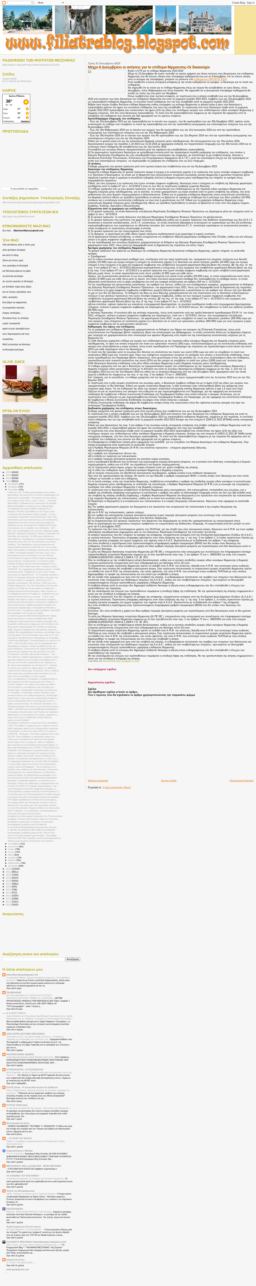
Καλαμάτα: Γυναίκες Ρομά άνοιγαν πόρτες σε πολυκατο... (33, 819)
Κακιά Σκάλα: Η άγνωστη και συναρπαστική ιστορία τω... (33, 698)
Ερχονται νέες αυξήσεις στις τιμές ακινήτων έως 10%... (32, 651)
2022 (9, 869)
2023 (9, 481)
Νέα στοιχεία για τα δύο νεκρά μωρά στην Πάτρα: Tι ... (31, 682)
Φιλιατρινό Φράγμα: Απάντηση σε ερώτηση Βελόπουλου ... (34, 706)
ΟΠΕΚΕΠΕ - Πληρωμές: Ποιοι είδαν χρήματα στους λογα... (33, 734)
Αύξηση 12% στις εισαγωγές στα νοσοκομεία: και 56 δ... (32, 805)
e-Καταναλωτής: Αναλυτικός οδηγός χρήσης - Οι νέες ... (32, 514)
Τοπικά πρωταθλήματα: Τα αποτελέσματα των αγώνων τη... (34, 640)
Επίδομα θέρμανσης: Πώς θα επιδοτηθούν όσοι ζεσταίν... (33, 585)
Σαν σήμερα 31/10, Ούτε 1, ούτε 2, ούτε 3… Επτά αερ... (32, 500)
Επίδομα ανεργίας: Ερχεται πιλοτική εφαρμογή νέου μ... (32, 563)
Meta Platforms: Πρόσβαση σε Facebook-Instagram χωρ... (34, 539)
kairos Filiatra (17, 95)
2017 (9, 884)
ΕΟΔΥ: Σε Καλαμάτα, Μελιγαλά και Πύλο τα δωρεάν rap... (33, 577)
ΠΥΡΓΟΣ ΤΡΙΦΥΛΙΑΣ (17, 1105)
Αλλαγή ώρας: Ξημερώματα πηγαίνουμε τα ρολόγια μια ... (33, 690)
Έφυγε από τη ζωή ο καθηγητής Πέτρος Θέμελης (29, 717)
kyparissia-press (15, 1259)
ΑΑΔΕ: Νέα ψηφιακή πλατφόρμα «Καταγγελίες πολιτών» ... (34, 550)
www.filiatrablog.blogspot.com (22, 974)
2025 (9, 475)
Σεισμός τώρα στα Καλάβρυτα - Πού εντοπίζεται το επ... (32, 767)
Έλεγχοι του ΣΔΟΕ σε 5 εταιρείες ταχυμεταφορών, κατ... (32, 786)
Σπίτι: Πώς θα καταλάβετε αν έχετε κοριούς (26, 676)
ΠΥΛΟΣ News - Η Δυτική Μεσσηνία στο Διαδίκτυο (32, 1087)
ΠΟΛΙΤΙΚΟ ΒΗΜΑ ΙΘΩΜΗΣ (20, 1054)
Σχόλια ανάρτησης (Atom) (117, 787)
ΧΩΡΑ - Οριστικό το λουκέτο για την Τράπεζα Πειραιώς (31, 1194)
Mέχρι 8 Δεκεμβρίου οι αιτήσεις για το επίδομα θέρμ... (31, 506)
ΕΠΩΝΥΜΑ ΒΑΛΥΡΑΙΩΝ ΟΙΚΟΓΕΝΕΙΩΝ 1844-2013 (29, 1057)
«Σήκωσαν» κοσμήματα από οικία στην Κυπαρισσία (30, 739)
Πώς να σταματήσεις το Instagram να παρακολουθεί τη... (32, 679)
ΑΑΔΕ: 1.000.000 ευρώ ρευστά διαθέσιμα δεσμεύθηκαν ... (33, 709)
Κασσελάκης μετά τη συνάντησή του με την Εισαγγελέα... (33, 520)
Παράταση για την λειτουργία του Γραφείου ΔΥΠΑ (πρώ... (32, 525)
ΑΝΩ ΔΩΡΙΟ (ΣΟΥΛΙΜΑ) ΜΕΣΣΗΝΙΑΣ (25, 1034)
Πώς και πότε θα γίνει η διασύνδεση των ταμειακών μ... (32, 662)
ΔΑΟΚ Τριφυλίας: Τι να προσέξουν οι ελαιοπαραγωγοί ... (33, 811)
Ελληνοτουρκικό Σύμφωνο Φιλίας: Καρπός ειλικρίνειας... (32, 558)
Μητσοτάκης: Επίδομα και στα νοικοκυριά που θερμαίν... (32, 503)
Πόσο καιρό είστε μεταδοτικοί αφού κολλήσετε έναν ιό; (31, 673)
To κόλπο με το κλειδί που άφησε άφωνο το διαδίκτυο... (32, 668)
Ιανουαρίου (13, 866)
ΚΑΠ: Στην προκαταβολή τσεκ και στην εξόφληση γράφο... (33, 531)
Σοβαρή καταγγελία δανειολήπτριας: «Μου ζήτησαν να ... (33, 591)
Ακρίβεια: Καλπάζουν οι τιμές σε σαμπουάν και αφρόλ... (32, 599)
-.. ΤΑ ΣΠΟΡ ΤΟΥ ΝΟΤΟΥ (19, 1138)
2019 (9, 878)
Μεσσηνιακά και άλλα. (18, 1123)
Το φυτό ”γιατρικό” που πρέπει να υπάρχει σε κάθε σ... (32, 684)
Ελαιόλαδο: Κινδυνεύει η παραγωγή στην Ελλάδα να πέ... (33, 624)
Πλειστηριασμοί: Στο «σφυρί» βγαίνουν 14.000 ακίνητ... (32, 772)
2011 (9, 901)
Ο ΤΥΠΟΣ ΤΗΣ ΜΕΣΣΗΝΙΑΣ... (20, 1262)
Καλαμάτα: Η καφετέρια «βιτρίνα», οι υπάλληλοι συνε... (32, 780)
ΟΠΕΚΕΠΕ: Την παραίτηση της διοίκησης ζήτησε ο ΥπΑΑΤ (33, 569)
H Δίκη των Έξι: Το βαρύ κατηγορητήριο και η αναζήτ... (32, 492)
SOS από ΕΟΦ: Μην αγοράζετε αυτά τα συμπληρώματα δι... (34, 838)
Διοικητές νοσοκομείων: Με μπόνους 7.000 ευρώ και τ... (32, 583)
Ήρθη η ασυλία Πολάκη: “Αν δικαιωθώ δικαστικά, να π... (32, 704)
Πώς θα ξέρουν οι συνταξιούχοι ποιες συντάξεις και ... (31, 687)
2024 (9, 478)
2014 (9, 892)
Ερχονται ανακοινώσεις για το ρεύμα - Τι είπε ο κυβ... (31, 596)
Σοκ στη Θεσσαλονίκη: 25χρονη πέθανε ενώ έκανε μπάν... (34, 808)
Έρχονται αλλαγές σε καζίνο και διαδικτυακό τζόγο (30, 618)
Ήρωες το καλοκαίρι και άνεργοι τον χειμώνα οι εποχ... (32, 753)
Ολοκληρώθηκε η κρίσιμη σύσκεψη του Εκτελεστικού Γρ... (33, 791)
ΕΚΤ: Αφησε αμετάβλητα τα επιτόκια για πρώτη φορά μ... (32, 800)
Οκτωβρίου (13, 489)
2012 (9, 898)
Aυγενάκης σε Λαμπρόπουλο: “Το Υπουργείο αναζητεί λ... (33, 575)
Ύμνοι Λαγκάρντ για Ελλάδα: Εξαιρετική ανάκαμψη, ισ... (32, 789)
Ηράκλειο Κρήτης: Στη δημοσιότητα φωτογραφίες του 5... (32, 775)
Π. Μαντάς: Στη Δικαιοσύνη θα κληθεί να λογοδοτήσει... (32, 830)
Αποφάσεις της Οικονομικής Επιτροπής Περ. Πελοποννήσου (34, 816)
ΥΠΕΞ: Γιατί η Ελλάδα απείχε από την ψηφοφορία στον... (33, 643)
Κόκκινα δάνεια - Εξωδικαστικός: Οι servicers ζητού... (31, 561)
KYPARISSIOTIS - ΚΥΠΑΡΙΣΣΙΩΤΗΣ (24, 1069)
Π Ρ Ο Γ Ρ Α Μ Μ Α (15, 1154)
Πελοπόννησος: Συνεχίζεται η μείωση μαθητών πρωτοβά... (34, 610)
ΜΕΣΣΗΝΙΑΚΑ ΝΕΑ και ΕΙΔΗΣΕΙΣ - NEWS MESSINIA (33, 1166)
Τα (11, 189)
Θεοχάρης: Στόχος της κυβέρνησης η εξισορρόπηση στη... (33, 783)
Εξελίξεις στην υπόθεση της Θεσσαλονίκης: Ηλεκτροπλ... (33, 769)
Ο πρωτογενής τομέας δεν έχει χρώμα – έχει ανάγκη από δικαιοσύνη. (38, 1108)
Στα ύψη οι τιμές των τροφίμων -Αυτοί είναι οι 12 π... (30, 580)
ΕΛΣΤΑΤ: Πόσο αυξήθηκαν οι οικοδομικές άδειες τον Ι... (32, 737)
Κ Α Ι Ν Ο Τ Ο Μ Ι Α (16, 1013)
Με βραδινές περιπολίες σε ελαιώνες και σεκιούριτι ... (31, 822)
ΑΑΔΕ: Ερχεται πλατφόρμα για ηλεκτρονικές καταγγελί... (32, 629)
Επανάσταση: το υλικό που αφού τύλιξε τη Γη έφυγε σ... (32, 731)
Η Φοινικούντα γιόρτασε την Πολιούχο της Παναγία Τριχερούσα (35, 1178)
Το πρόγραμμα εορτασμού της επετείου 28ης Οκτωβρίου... (33, 761)
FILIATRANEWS (14, 1209)
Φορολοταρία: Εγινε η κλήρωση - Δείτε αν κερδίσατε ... (32, 742)
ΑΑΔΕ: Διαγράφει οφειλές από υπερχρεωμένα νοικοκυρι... (33, 728)
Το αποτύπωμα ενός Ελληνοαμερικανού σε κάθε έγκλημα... (34, 794)
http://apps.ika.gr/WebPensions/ (18, 216)
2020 (9, 875)
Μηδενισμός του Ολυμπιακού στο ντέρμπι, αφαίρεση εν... (33, 715)
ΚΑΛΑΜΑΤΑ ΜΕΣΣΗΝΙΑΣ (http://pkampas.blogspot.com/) (36, 1242)
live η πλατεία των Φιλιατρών (16, 81)
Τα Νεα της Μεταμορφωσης (20, 1191)
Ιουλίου (11, 849)
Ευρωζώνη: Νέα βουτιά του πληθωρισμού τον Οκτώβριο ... (34, 638)
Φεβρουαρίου (14, 863)
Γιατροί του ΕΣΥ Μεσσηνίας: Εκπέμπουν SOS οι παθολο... (33, 671)
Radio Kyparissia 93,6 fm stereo (23, 1226)
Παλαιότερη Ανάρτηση (242, 780)
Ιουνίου (11, 852)
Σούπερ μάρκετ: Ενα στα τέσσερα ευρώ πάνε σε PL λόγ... (33, 635)
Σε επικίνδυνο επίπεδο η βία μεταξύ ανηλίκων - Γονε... (32, 654)
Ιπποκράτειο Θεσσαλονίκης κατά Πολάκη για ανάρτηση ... (33, 712)
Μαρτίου (12, 860)
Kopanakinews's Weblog (19, 1151)
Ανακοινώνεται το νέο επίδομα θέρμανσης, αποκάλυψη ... (33, 695)
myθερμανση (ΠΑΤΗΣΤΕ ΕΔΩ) (210, 79)
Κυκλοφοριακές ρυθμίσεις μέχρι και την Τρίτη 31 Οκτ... (31, 833)
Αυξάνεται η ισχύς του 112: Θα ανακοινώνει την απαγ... (32, 542)
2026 (9, 472)
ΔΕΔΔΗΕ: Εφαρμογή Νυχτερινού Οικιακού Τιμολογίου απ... (34, 533)
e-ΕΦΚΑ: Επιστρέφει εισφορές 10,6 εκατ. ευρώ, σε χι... (32, 553)
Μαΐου (11, 855)
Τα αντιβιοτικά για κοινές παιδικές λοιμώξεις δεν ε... (30, 509)
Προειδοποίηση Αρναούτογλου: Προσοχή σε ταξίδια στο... (33, 602)
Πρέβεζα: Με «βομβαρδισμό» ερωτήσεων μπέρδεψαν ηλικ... (34, 632)
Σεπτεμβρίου (14, 844)
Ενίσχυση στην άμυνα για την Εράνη (23, 813)
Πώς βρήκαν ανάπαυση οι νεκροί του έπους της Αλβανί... (33, 723)
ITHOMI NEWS (13, 992)
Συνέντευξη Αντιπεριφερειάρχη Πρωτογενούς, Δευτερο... (32, 827)
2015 (9, 889)
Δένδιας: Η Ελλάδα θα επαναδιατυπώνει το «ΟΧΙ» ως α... (33, 758)
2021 (9, 872)
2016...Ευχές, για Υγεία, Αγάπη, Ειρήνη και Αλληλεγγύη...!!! (33, 1245)
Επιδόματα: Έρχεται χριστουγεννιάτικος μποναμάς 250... (32, 621)
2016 (9, 886)
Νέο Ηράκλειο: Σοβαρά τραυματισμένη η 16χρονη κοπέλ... (33, 657)
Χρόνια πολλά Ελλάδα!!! (18, 720)
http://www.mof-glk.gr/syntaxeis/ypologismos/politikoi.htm (31, 202)
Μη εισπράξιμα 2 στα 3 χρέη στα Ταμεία (25, 613)
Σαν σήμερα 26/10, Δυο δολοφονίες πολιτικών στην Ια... (32, 802)
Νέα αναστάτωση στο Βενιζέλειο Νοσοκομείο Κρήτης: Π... (33, 745)
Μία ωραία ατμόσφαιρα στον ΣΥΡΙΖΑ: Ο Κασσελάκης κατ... (33, 747)
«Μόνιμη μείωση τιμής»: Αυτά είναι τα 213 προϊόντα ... (31, 841)
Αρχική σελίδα (169, 780)
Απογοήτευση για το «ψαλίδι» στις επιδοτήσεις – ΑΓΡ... (31, 528)
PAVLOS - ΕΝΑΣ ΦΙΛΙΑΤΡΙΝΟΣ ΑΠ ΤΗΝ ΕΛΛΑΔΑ (29, 1212)
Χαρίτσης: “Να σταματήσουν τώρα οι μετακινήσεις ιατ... (31, 544)
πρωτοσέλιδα (18, 189)
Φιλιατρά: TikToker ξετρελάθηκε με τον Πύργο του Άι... (31, 511)
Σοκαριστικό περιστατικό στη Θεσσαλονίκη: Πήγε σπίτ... (32, 517)
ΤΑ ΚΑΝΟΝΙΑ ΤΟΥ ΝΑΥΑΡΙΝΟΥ (22, 1175)
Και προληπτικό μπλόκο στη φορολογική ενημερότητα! (32, 778)
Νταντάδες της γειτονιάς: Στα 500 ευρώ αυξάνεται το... (31, 536)
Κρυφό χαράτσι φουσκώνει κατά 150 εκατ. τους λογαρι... (32, 547)
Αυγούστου (13, 846)
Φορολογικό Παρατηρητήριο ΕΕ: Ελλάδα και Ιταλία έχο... (32, 627)
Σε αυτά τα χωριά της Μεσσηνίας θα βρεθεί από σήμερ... (32, 616)
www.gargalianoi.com (17, 1269)
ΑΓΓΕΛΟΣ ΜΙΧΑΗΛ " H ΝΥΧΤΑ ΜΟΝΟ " (24, 1229)
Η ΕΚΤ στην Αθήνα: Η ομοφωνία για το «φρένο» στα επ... (33, 725)
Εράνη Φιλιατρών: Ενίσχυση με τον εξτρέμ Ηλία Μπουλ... (33, 649)
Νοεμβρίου (13, 487)
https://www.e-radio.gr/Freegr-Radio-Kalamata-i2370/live (31, 65)
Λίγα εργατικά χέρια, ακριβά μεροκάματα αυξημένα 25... (32, 605)
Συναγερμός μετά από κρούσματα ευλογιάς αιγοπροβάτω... (34, 797)
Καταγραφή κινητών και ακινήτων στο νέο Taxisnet (30, 555)
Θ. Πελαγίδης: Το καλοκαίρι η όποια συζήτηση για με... (32, 692)
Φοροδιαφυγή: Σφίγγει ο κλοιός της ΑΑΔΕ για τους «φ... (32, 646)
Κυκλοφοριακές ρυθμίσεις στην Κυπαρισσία (26, 824)
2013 (9, 895)
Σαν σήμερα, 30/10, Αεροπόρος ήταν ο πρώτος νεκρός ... (33, 566)
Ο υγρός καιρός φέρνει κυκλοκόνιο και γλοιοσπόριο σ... (32, 764)
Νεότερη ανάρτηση (98, 780)
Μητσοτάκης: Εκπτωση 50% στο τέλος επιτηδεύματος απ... (34, 495)
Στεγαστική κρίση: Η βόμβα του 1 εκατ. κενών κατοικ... (31, 572)
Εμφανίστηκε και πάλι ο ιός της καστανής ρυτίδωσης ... (32, 522)
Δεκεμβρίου (13, 484)
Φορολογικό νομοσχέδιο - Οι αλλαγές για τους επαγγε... (32, 498)
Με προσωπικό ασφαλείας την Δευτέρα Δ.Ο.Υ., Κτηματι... (32, 665)
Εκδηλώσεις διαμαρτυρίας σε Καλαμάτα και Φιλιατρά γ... (32, 608)
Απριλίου (12, 857)
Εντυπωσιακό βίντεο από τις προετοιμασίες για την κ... (31, 701)
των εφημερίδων (31, 189)
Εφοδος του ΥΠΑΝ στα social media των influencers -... (32, 588)
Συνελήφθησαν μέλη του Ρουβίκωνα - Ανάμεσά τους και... (33, 594)
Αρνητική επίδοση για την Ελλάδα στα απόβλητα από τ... (32, 660)
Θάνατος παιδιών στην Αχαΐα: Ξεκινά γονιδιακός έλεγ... (32, 756)
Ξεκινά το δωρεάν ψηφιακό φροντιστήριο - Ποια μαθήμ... (32, 835)
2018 (9, 881)
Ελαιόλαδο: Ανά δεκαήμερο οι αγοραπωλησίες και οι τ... (32, 750)
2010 (9, 904)
